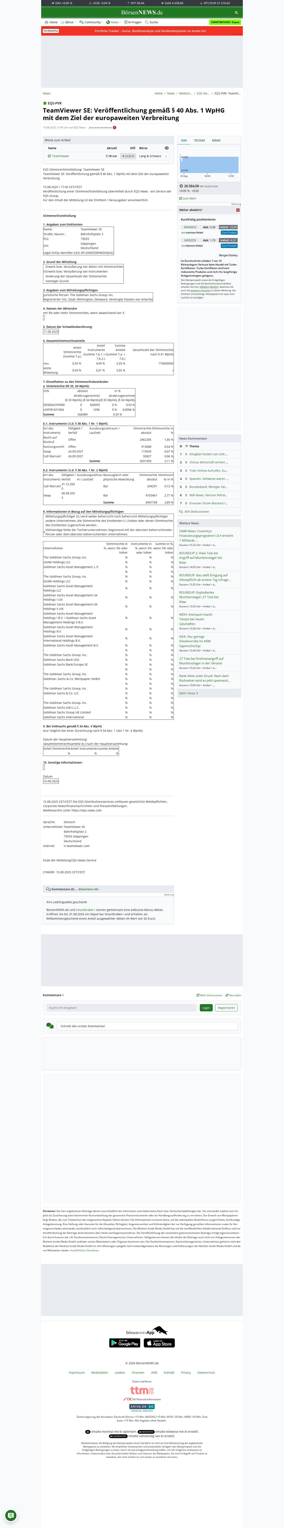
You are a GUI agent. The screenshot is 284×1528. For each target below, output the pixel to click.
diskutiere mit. (88, 889)
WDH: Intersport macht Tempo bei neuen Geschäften (195, 619)
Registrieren (226, 1008)
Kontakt (169, 1372)
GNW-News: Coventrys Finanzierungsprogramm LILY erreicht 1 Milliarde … (206, 535)
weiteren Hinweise (200, 290)
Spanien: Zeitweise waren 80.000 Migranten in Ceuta (226, 479)
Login (206, 1008)
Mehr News (187, 693)
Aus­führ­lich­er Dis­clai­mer (84, 1250)
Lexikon (120, 1372)
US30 (101, 3)
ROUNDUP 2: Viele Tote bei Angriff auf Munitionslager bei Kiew (200, 557)
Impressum (77, 1372)
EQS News (203, 93)
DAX (63, 3)
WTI (137, 3)
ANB (154, 1372)
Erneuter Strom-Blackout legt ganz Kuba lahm (221, 503)
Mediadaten (99, 1372)
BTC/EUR (216, 3)
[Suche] (236, 12)
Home (53, 22)
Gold (173, 3)
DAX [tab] (184, 140)
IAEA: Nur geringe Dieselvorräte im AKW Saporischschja (195, 641)
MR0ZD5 (190, 240)
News (171, 93)
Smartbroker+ (85, 910)
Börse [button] (69, 22)
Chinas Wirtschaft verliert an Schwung (216, 462)
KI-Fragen (135, 22)
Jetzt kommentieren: (100, 127)
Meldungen (186, 93)
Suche (153, 22)
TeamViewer (60, 156)
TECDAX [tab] (199, 140)
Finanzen (138, 1372)
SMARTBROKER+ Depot (225, 22)
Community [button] (93, 22)
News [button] (115, 22)
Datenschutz (206, 1372)
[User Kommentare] (10, 1515)
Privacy (186, 1372)
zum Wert (189, 198)
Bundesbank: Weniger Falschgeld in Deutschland (223, 487)
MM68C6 (190, 227)
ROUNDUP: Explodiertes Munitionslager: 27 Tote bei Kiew (199, 597)
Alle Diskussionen (197, 511)
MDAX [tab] (216, 140)
